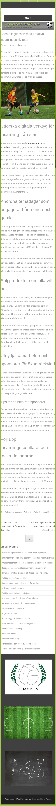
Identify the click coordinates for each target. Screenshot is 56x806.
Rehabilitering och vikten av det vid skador (19, 643)
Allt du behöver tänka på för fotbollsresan (19, 603)
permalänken (47, 512)
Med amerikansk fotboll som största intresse (20, 598)
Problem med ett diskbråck (13, 608)
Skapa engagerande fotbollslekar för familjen (21, 583)
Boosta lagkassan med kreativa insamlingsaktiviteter (24, 567)
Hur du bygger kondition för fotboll (16, 618)
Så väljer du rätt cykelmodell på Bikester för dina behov (13, 526)
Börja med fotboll (9, 633)
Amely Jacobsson (19, 45)
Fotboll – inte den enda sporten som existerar (21, 648)
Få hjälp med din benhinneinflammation (18, 593)
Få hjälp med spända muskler (14, 578)
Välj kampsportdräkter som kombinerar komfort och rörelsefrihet (43, 526)
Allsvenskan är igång (10, 638)
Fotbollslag (28, 512)
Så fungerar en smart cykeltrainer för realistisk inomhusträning (28, 557)
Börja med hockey (9, 613)
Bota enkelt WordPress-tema (18, 799)
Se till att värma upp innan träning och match (20, 623)
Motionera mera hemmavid (13, 588)
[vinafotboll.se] (28, 28)
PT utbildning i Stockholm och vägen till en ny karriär (24, 552)
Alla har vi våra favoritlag (12, 628)
